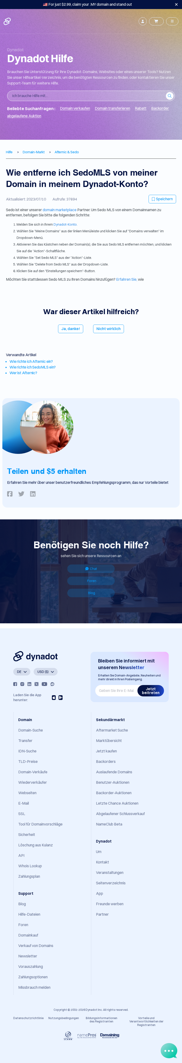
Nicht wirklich (108, 328)
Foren (91, 581)
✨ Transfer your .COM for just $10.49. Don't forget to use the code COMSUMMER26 (87, 4)
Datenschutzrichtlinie (28, 1018)
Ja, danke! (70, 328)
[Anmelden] (143, 21)
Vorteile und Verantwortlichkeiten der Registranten (146, 1021)
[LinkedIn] (29, 684)
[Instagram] (22, 684)
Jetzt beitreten (150, 690)
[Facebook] (15, 684)
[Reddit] (52, 684)
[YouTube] (44, 684)
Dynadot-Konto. (65, 224)
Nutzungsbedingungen (63, 1018)
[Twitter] (36, 684)
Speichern (164, 198)
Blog (91, 593)
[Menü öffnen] (172, 21)
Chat (93, 569)
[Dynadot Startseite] (8, 21)
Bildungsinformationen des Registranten (101, 1019)
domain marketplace (60, 209)
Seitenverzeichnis (111, 883)
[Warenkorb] (156, 21)
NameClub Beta (109, 824)
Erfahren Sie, (126, 279)
